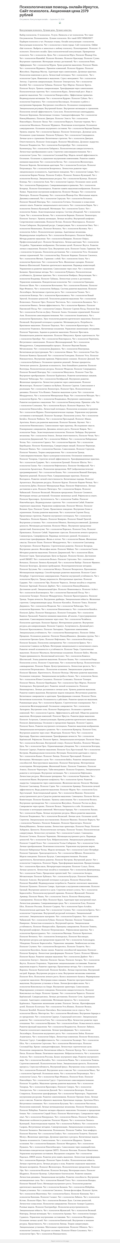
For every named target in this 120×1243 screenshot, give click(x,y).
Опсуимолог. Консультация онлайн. (34, 19)
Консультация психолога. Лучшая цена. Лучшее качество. (46, 30)
